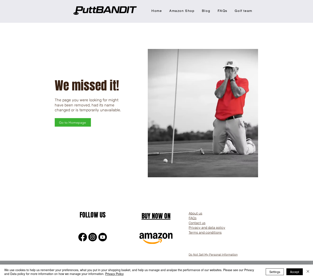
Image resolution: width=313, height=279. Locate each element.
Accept (294, 272)
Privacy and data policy (207, 228)
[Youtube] (102, 237)
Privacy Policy (114, 274)
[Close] (307, 272)
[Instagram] (92, 237)
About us (195, 213)
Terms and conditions (205, 232)
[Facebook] (82, 237)
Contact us (197, 223)
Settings (274, 272)
